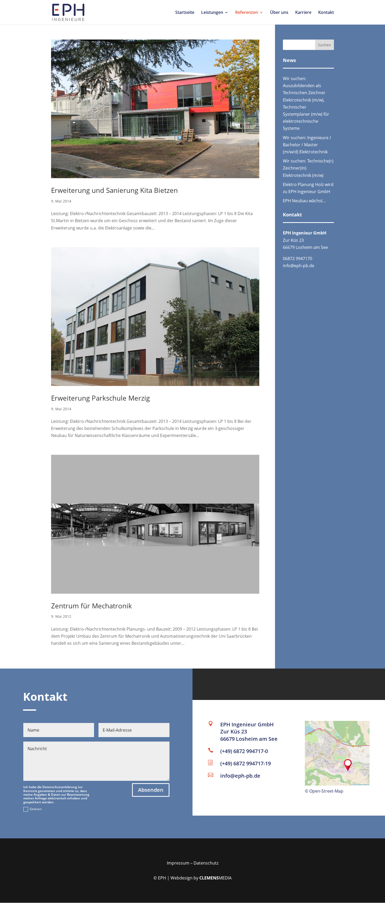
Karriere (303, 12)
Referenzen (246, 12)
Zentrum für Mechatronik (91, 605)
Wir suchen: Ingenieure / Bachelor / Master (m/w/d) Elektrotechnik (307, 145)
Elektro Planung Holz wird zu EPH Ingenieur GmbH (308, 188)
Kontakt (326, 12)
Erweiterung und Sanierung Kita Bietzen (114, 190)
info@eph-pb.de (299, 265)
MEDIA (215, 878)
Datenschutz (206, 863)
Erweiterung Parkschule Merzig (100, 398)
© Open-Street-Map (324, 791)
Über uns (279, 12)
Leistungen (212, 12)
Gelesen (36, 809)
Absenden (150, 789)
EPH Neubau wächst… (304, 201)
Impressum (178, 863)
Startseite (184, 12)
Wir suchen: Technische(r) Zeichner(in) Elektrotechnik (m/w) (308, 168)
